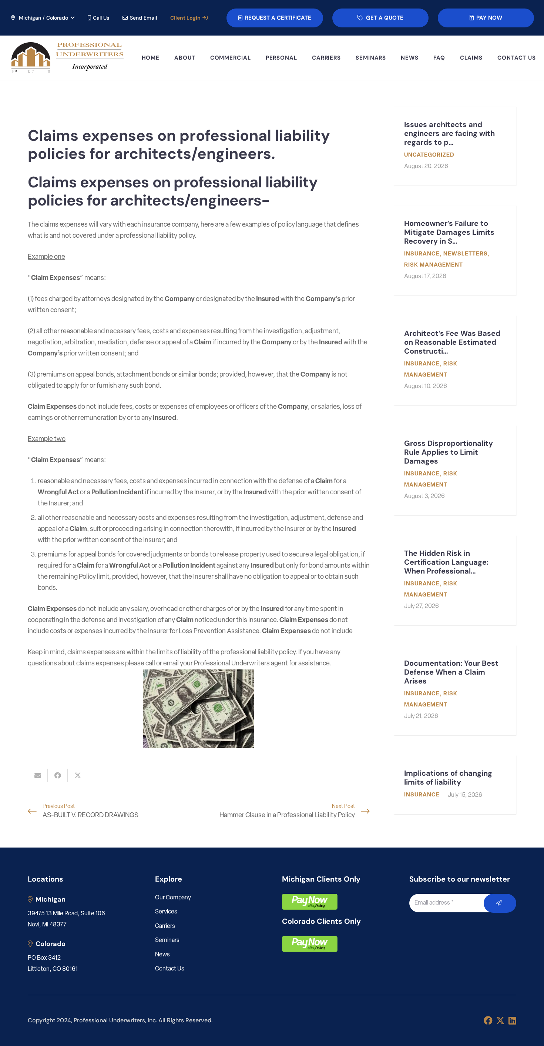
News (162, 955)
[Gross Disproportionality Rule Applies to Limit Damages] (455, 470)
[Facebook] (488, 1020)
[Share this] (58, 775)
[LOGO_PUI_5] (67, 58)
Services (166, 912)
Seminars (167, 940)
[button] (42, 18)
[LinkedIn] (512, 1020)
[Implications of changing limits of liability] (455, 784)
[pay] (310, 902)
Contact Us (169, 969)
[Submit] (500, 903)
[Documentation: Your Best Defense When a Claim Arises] (455, 690)
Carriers (165, 926)
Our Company (173, 898)
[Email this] (38, 775)
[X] (500, 1020)
